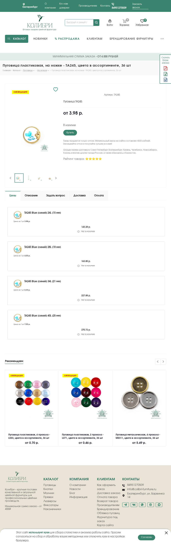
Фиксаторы (50, 505)
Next (55, 178)
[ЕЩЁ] (162, 39)
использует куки (39, 532)
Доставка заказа (108, 493)
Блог (72, 493)
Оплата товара (107, 497)
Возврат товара (107, 501)
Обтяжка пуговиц (108, 513)
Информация (78, 497)
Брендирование (108, 509)
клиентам (106, 479)
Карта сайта (105, 525)
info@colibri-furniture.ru (141, 489)
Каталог (50, 479)
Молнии (48, 493)
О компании (77, 485)
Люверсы (49, 501)
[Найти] (96, 22)
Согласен (146, 537)
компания (79, 479)
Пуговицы (49, 485)
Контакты (105, 6)
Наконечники (52, 509)
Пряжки (48, 497)
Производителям (88, 6)
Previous (10, 178)
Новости (74, 489)
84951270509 (119, 8)
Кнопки (48, 489)
